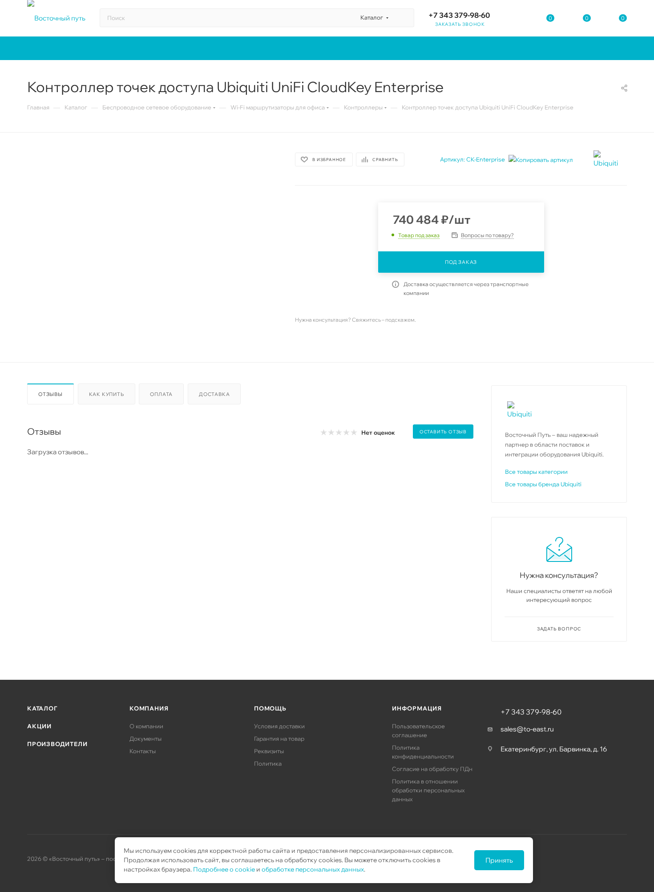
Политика (268, 763)
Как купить (106, 394)
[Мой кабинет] (514, 19)
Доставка (214, 394)
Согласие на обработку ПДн (432, 768)
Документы (145, 738)
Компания (148, 708)
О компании (146, 726)
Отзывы (50, 394)
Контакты (142, 751)
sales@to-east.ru (527, 729)
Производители (57, 743)
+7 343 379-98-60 (459, 15)
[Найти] (403, 17)
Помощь (270, 708)
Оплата (161, 394)
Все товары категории (536, 471)
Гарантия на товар (279, 738)
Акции (39, 726)
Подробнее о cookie (224, 869)
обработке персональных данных (313, 869)
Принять (499, 860)
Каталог (42, 708)
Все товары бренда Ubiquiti (543, 484)
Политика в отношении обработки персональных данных (428, 790)
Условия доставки (279, 726)
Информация (417, 708)
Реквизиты (269, 751)
